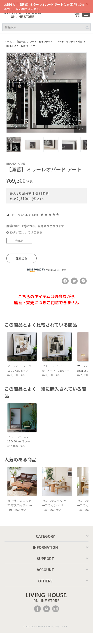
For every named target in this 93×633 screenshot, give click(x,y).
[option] (46, 93)
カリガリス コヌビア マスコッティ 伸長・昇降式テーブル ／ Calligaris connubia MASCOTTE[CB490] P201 (20, 503)
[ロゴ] (23, 13)
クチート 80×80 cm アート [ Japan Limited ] (54, 368)
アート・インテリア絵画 (69, 41)
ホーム (8, 41)
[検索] (87, 27)
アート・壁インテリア (41, 41)
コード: (10, 215)
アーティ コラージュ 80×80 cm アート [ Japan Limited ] (20, 368)
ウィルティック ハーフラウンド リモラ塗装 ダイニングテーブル (54, 503)
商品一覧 (21, 41)
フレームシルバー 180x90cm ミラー (19, 439)
